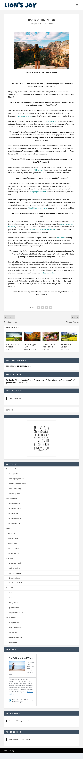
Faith (8, 528)
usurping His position (38, 191)
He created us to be (24, 116)
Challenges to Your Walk (17, 484)
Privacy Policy (9, 750)
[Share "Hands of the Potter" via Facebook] (39, 308)
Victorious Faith (14, 553)
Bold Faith (12, 533)
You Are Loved (14, 513)
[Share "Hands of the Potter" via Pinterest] (47, 308)
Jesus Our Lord (14, 642)
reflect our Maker (48, 273)
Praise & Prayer (11, 588)
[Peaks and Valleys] (69, 336)
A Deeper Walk (35, 23)
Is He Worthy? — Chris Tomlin (19, 740)
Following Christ (15, 568)
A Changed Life (30, 345)
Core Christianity (15, 489)
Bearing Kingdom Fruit (17, 479)
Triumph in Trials (15, 398)
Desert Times (14, 632)
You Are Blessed (14, 503)
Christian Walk (47, 23)
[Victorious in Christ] (14, 336)
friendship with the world (37, 208)
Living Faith (13, 543)
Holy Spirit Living (15, 573)
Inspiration (10, 558)
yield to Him (51, 121)
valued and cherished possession (42, 229)
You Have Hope (14, 523)
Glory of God (13, 603)
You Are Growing (15, 508)
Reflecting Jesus (14, 494)
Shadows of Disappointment (19, 721)
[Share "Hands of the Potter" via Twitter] (43, 308)
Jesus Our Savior (15, 578)
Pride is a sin (38, 170)
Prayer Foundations (16, 613)
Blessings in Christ (15, 563)
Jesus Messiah (14, 608)
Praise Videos (10, 618)
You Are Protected (15, 518)
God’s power (61, 237)
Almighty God (14, 623)
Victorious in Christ (13, 345)
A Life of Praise (14, 593)
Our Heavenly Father (16, 583)
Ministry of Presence (49, 345)
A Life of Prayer (14, 598)
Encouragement (12, 499)
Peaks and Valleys (66, 345)
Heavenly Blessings (15, 637)
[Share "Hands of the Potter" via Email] (51, 308)
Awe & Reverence (15, 628)
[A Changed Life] (32, 336)
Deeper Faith (13, 538)
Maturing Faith (14, 548)
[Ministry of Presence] (51, 336)
